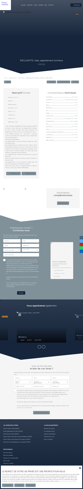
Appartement (13, 78)
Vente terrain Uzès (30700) (11, 434)
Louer (35, 5)
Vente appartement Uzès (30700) (13, 431)
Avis (45, 5)
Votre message (9, 254)
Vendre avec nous (49, 436)
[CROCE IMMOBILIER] (5, 5)
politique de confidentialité (24, 407)
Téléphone (26, 245)
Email (6, 245)
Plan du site (6, 460)
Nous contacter (48, 439)
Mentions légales (8, 455)
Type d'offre (17, 381)
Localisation (54, 381)
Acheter (29, 5)
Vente (5, 78)
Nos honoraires (7, 452)
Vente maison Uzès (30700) (11, 428)
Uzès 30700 (21, 78)
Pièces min (56, 386)
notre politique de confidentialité (67, 481)
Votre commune (9, 250)
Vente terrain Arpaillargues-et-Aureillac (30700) (17, 442)
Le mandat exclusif (49, 431)
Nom (24, 241)
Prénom (7, 241)
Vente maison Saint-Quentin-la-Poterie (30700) (16, 439)
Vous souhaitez (26, 249)
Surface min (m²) (39, 386)
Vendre (41, 5)
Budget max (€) (19, 386)
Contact (51, 5)
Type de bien (36, 381)
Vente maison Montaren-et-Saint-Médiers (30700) (17, 436)
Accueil (23, 5)
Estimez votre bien (49, 428)
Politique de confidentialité (10, 458)
